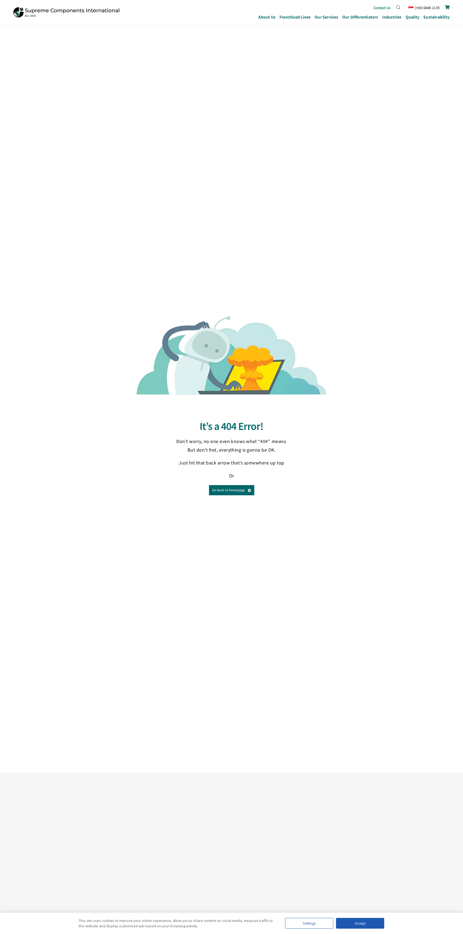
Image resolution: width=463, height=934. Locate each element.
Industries (392, 17)
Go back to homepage (228, 490)
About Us (266, 17)
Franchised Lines (295, 17)
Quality (412, 17)
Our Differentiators (360, 17)
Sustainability (436, 17)
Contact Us (382, 7)
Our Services (326, 17)
